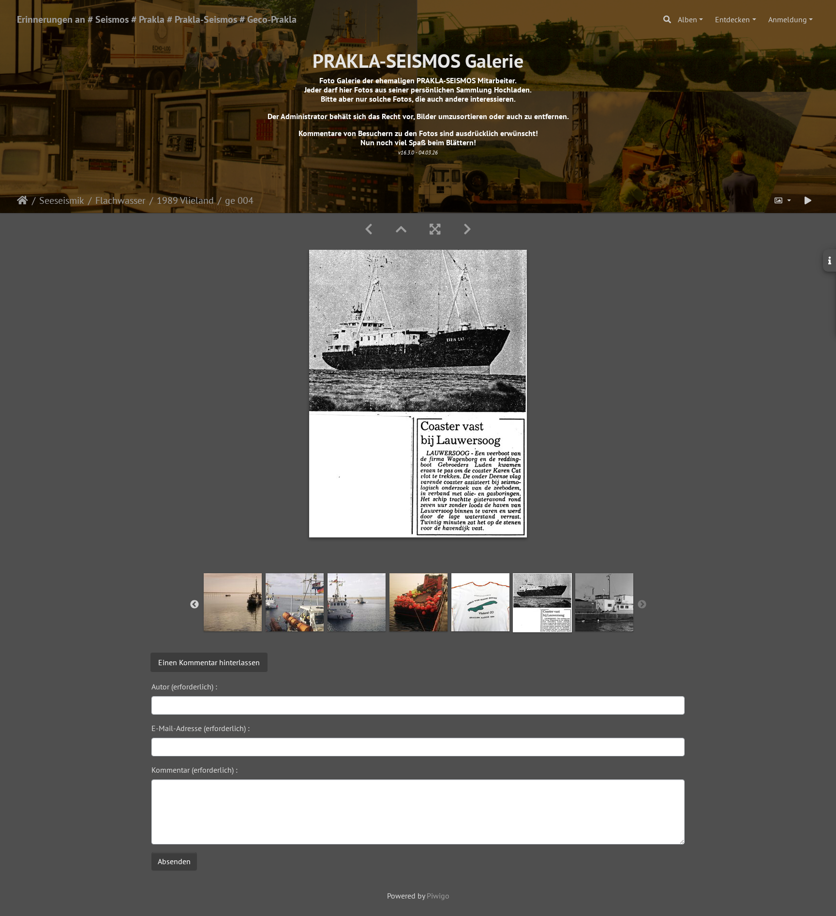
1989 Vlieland (185, 200)
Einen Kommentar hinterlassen (209, 662)
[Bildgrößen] (782, 200)
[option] (233, 602)
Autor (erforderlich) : (184, 686)
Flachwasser (120, 200)
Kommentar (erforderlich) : (194, 770)
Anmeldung (787, 19)
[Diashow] (808, 200)
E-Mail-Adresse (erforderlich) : (200, 728)
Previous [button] (194, 605)
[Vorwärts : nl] (467, 229)
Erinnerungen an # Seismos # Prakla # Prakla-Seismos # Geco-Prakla (157, 19)
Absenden (174, 861)
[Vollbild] (435, 229)
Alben (687, 19)
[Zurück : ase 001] (368, 229)
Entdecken (732, 19)
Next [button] (642, 605)
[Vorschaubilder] (401, 229)
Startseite (22, 200)
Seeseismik (61, 200)
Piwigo (438, 896)
